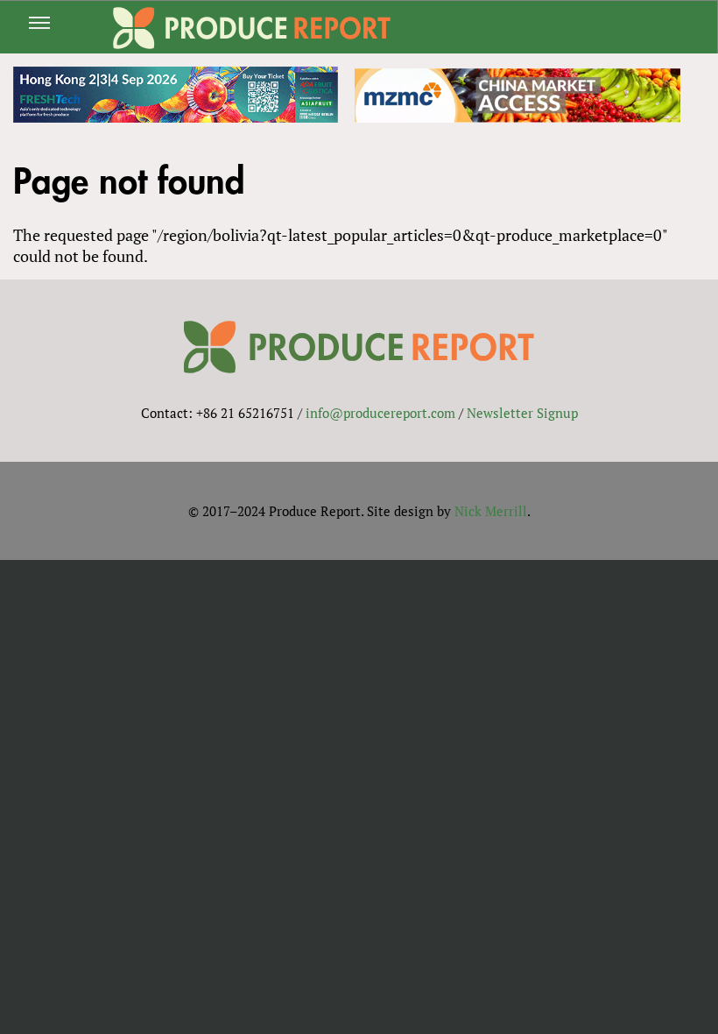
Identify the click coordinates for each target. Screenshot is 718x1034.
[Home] (252, 28)
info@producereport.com (380, 412)
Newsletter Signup (522, 412)
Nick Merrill (490, 511)
